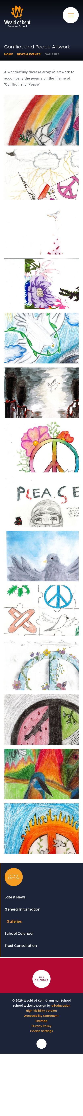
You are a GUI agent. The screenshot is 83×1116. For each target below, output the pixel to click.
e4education (60, 1006)
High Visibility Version (41, 1011)
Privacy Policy (41, 1026)
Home (8, 54)
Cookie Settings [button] (41, 1031)
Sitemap (41, 1021)
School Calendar (19, 933)
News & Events (28, 54)
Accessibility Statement (41, 1016)
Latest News (15, 897)
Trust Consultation (21, 945)
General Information (22, 909)
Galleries (52, 54)
